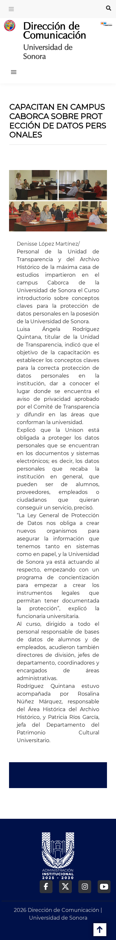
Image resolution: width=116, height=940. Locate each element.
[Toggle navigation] (11, 9)
